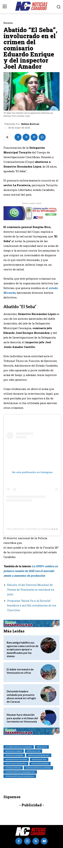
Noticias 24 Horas (13, 751)
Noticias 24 (42, 747)
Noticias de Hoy (39, 759)
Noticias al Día (33, 751)
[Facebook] (18, 137)
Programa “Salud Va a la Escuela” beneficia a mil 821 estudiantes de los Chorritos (31, 605)
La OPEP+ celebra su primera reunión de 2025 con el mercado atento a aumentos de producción (31, 570)
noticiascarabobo (40, 764)
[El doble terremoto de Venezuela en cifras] (48, 672)
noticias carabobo (14, 755)
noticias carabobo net (38, 755)
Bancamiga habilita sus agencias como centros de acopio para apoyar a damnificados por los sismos (22, 649)
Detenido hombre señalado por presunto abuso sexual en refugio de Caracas (21, 696)
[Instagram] (27, 841)
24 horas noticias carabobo (18, 747)
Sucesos (8, 23)
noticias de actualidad (16, 759)
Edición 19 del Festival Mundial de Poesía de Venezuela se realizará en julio (30, 589)
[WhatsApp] (42, 137)
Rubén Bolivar (30, 124)
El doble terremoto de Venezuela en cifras (20, 671)
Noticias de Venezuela (15, 764)
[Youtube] (44, 841)
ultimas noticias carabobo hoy (20, 772)
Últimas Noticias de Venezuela (19, 776)
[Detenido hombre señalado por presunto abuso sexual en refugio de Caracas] (48, 694)
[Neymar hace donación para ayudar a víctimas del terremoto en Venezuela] (48, 717)
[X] (26, 137)
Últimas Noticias (13, 768)
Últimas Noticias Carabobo (38, 768)
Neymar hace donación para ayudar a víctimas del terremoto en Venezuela (22, 718)
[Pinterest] (34, 137)
